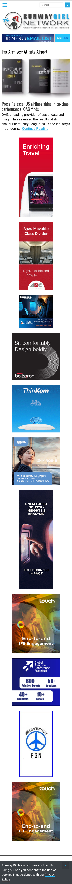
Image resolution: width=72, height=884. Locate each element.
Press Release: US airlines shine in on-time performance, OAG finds (35, 106)
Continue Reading (35, 129)
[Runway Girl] (36, 29)
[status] (65, 865)
